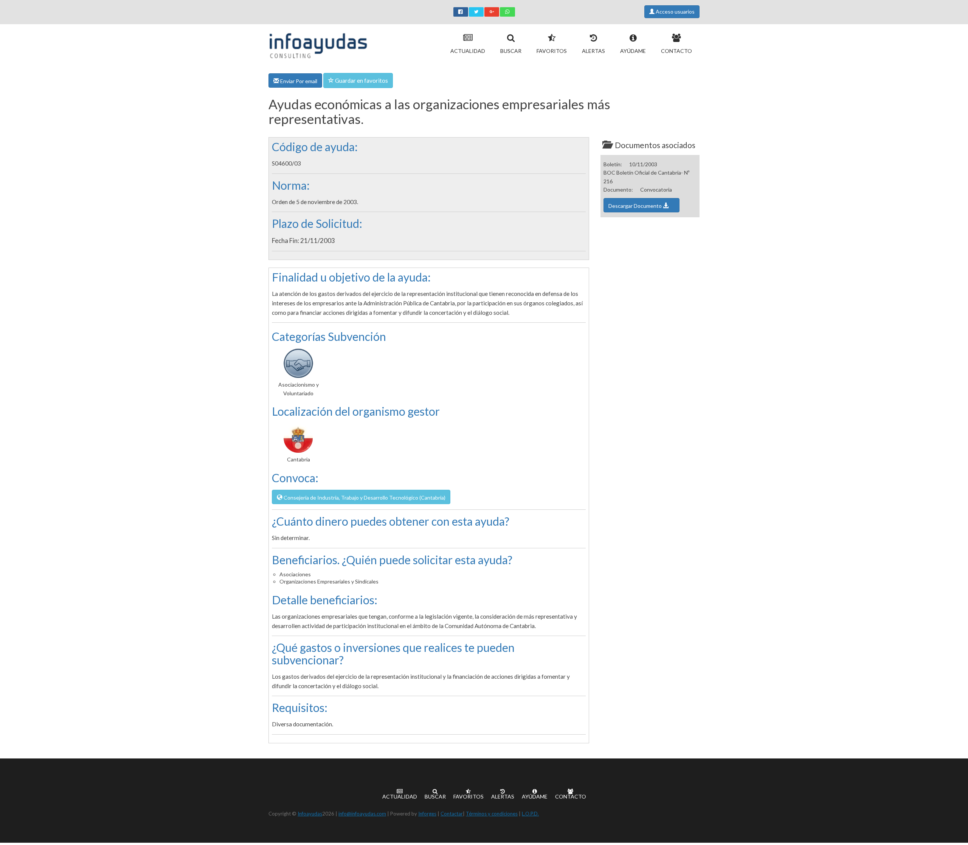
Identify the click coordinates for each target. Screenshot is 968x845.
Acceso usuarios (675, 11)
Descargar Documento (635, 206)
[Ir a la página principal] (318, 44)
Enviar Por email (298, 81)
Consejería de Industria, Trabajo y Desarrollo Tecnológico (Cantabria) (363, 497)
